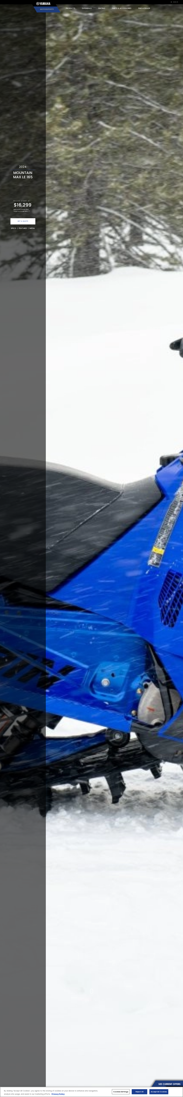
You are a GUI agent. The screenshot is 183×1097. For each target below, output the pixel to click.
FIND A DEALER (144, 8)
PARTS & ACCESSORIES (121, 8)
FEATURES (23, 228)
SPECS (13, 228)
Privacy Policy (58, 1094)
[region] (91, 1092)
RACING (101, 8)
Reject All (140, 1092)
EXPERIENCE (87, 8)
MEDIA (32, 228)
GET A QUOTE (23, 221)
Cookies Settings (120, 1092)
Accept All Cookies (159, 1092)
